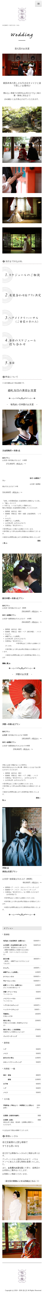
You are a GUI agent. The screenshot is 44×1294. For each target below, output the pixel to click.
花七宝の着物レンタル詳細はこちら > (22, 1181)
